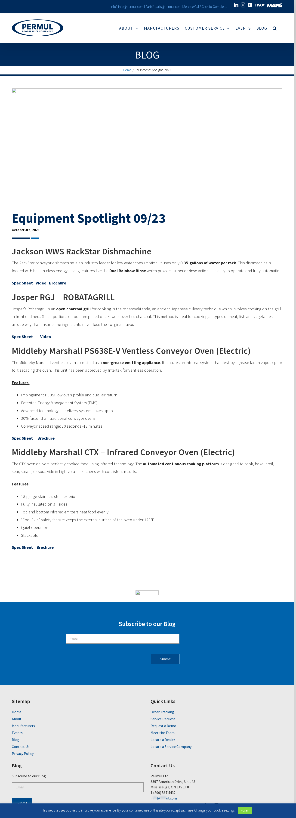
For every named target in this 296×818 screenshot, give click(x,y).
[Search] (275, 28)
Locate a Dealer (163, 739)
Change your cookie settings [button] (214, 810)
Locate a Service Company (171, 746)
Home (17, 712)
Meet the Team (163, 732)
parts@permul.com (167, 6)
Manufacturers (23, 725)
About (17, 718)
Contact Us (20, 746)
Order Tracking (162, 712)
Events (17, 732)
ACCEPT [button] (245, 810)
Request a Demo (163, 725)
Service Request (163, 718)
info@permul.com (130, 6)
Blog (147, 55)
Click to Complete (214, 6)
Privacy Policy (23, 753)
